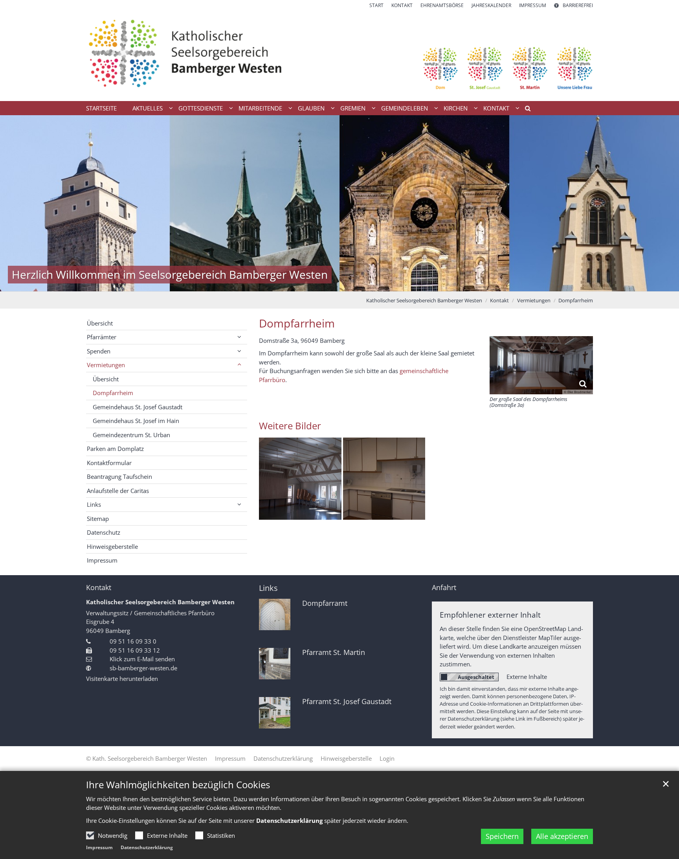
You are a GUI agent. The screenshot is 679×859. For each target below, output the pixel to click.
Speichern (502, 836)
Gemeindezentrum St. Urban (131, 435)
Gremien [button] (352, 108)
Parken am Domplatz (115, 448)
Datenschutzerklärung (147, 847)
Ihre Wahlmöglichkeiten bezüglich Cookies (178, 785)
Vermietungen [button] (106, 365)
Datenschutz (103, 532)
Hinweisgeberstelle (112, 546)
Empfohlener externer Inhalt (490, 615)
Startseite (101, 108)
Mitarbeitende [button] (260, 108)
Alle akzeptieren (562, 836)
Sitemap (98, 518)
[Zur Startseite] (339, 55)
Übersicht (100, 323)
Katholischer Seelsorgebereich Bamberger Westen (424, 300)
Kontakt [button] (496, 108)
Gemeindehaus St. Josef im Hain (136, 421)
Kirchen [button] (456, 108)
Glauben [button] (311, 108)
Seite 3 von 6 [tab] (333, 283)
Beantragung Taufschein (119, 476)
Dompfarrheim (575, 300)
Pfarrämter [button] (101, 337)
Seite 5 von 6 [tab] (360, 283)
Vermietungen (534, 300)
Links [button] (94, 504)
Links (268, 588)
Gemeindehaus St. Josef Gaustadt (137, 407)
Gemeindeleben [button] (404, 108)
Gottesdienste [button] (200, 108)
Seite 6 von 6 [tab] (374, 283)
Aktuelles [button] (147, 108)
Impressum (99, 847)
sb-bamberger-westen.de (143, 668)
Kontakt (499, 300)
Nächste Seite (663, 203)
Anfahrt (444, 587)
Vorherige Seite (16, 203)
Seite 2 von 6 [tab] (319, 283)
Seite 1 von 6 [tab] (305, 283)
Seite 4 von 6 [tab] (346, 283)
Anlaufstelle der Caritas (118, 491)
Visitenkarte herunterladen (122, 678)
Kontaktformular (109, 463)
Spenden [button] (98, 351)
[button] (524, 109)
